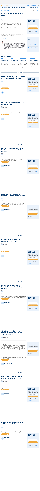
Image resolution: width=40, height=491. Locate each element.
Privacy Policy (30, 90)
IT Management (7, 7)
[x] (30, 5)
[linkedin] (28, 5)
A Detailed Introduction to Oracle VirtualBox (34, 61)
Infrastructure (14, 7)
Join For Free (33, 28)
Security (24, 7)
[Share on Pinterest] (37, 10)
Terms (36, 31)
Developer (20, 7)
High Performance (31, 7)
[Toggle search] (38, 5)
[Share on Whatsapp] (38, 10)
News (3, 7)
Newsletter (34, 5)
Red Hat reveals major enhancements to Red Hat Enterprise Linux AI (5, 61)
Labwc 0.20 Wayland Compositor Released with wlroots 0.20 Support (32, 44)
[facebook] (27, 5)
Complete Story (3, 38)
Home (2, 10)
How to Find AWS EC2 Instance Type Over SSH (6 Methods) (15, 61)
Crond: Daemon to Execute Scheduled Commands (23, 61)
